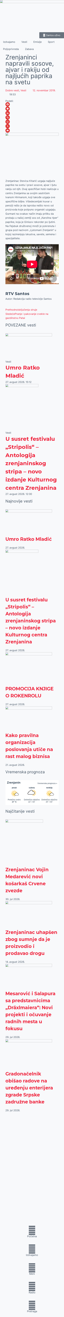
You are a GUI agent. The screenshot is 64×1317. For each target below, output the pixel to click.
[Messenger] (32, 109)
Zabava (29, 49)
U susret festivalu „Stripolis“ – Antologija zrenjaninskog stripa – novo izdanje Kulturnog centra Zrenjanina (31, 463)
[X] (32, 126)
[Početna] (32, 1230)
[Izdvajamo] (32, 1249)
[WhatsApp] (32, 122)
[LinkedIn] (32, 113)
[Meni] (32, 1268)
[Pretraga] (32, 1305)
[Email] (32, 130)
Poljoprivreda (11, 49)
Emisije (37, 41)
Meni (32, 1273)
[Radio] (32, 1286)
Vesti (24, 41)
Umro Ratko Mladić (28, 539)
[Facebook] (32, 104)
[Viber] (32, 117)
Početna (32, 1236)
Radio (32, 1292)
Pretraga (32, 1311)
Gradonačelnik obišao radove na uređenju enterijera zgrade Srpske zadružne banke (29, 1088)
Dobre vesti (12, 90)
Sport (51, 41)
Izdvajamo (9, 41)
